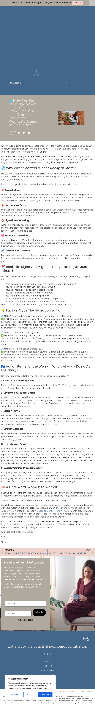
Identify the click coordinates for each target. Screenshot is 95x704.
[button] (18, 132)
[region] (30, 687)
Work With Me (47, 670)
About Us (47, 666)
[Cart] (67, 82)
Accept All (45, 694)
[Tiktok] (50, 654)
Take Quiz (77, 3)
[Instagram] (47, 654)
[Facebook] (44, 654)
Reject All (30, 694)
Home (48, 661)
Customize (15, 694)
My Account (16, 82)
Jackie (4, 542)
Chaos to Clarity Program (49, 511)
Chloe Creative (85, 691)
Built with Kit (25, 620)
